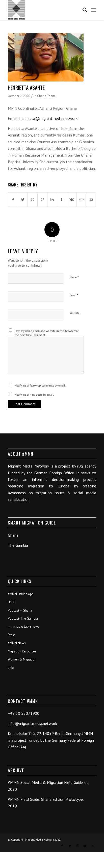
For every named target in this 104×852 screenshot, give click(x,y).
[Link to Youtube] (85, 845)
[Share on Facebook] (13, 200)
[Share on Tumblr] (62, 200)
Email (74, 295)
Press (11, 635)
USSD (12, 602)
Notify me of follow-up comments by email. (40, 385)
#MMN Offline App (21, 594)
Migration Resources (22, 651)
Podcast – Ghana (20, 610)
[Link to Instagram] (77, 845)
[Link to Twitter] (69, 845)
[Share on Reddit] (81, 200)
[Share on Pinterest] (42, 200)
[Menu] (93, 10)
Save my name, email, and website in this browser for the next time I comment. (47, 333)
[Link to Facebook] (62, 845)
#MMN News (17, 643)
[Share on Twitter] (23, 200)
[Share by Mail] (91, 200)
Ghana (13, 535)
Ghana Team (46, 96)
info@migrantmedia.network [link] (32, 723)
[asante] (46, 57)
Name (74, 277)
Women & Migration (22, 659)
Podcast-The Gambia (23, 618)
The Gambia (18, 545)
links (11, 668)
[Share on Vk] (71, 200)
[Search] (82, 10)
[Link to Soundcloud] (92, 845)
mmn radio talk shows (23, 626)
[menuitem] (82, 10)
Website (75, 313)
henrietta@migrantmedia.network (48, 118)
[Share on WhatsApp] (32, 200)
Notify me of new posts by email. (34, 394)
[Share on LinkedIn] (52, 200)
